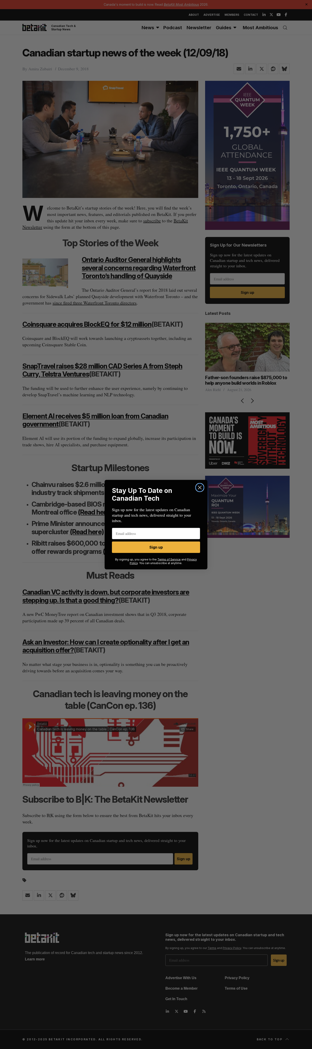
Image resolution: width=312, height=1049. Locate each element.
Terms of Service (169, 559)
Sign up (156, 547)
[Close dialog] (200, 488)
